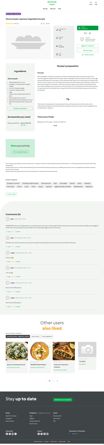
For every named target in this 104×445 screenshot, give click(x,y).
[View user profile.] (82, 39)
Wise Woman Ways (14, 367)
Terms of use (53, 441)
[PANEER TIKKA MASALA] (40, 351)
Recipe (8, 413)
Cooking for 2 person (13, 183)
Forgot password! (34, 421)
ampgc (13, 253)
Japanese (49, 186)
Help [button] (59, 8)
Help (69, 441)
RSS (54, 421)
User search (56, 418)
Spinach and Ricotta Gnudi (16, 365)
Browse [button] (45, 8)
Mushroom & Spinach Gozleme (61, 366)
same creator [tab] (35, 336)
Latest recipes (10, 421)
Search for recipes (11, 416)
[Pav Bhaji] (87, 349)
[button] (91, 3)
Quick (79, 183)
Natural (72, 183)
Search (55, 413)
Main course (10, 186)
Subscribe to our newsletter (63, 399)
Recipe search (57, 416)
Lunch (26, 186)
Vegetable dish (78, 186)
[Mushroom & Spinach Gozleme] (64, 351)
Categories (9, 418)
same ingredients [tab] (47, 336)
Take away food (46, 183)
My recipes (39, 413)
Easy (55, 183)
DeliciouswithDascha (38, 367)
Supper (41, 186)
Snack (33, 186)
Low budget (63, 183)
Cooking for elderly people (30, 183)
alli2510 (83, 364)
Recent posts (33, 423)
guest (88, 38)
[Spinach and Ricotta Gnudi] (17, 351)
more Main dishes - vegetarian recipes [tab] (18, 336)
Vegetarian (89, 186)
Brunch (19, 186)
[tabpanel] (52, 362)
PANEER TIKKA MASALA (38, 365)
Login (31, 416)
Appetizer (87, 183)
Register (31, 418)
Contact (46, 441)
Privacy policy (62, 441)
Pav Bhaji (82, 361)
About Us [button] (52, 8)
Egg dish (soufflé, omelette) (63, 186)
